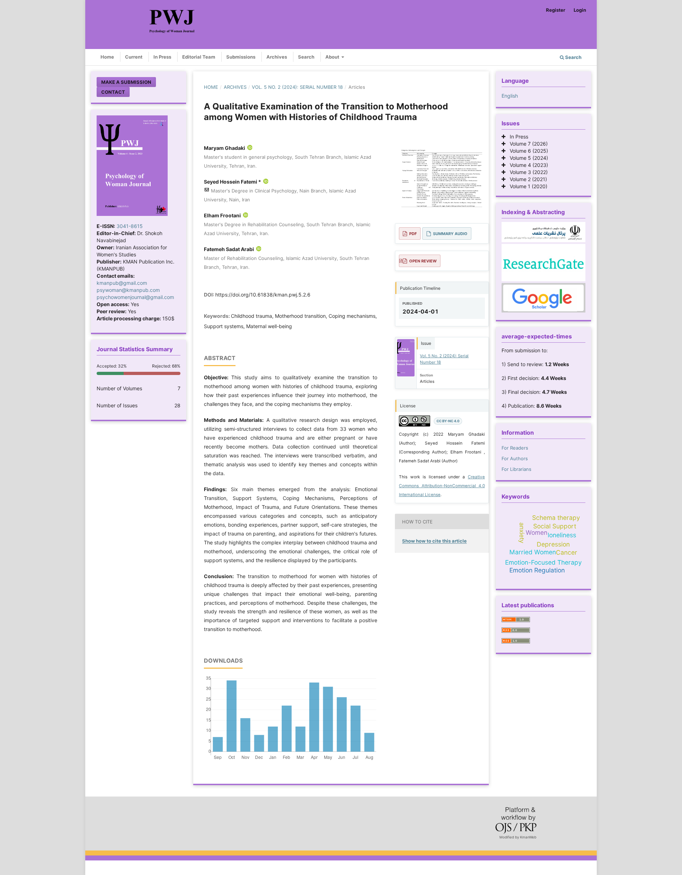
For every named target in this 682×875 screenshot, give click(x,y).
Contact (113, 92)
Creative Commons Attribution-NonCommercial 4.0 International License (442, 485)
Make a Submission (126, 82)
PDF (413, 233)
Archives (276, 57)
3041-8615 (130, 226)
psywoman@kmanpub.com (128, 290)
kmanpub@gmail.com (122, 283)
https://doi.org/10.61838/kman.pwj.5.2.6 (262, 295)
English (510, 96)
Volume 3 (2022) (526, 172)
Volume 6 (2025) (526, 151)
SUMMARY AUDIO (450, 233)
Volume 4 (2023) (526, 165)
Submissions (240, 57)
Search (306, 57)
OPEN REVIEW (423, 261)
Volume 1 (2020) (526, 186)
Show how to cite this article (434, 541)
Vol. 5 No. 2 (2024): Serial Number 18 (297, 87)
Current (133, 57)
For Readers (515, 448)
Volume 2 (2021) (526, 179)
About (332, 57)
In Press (162, 57)
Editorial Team (198, 57)
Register (555, 10)
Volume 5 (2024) (526, 158)
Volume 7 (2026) (526, 144)
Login (580, 10)
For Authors (515, 458)
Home (107, 57)
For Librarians (516, 469)
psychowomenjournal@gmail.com (135, 297)
